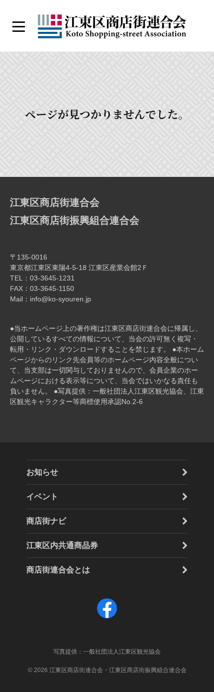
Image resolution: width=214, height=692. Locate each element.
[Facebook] (107, 618)
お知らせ (42, 472)
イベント (42, 496)
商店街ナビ (46, 521)
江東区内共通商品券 (62, 545)
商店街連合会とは (58, 569)
